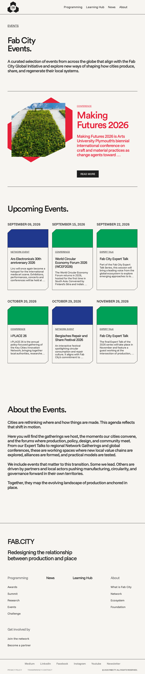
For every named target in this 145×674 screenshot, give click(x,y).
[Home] (13, 7)
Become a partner (19, 645)
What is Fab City (121, 587)
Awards (12, 587)
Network (116, 594)
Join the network (18, 638)
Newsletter (113, 663)
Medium (30, 663)
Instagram (80, 663)
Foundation (118, 607)
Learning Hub (95, 7)
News (112, 7)
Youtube (96, 663)
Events (12, 607)
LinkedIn (45, 663)
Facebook (62, 663)
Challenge (14, 613)
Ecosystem (117, 600)
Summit (13, 594)
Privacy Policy (15, 670)
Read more (87, 174)
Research (14, 600)
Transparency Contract (40, 670)
